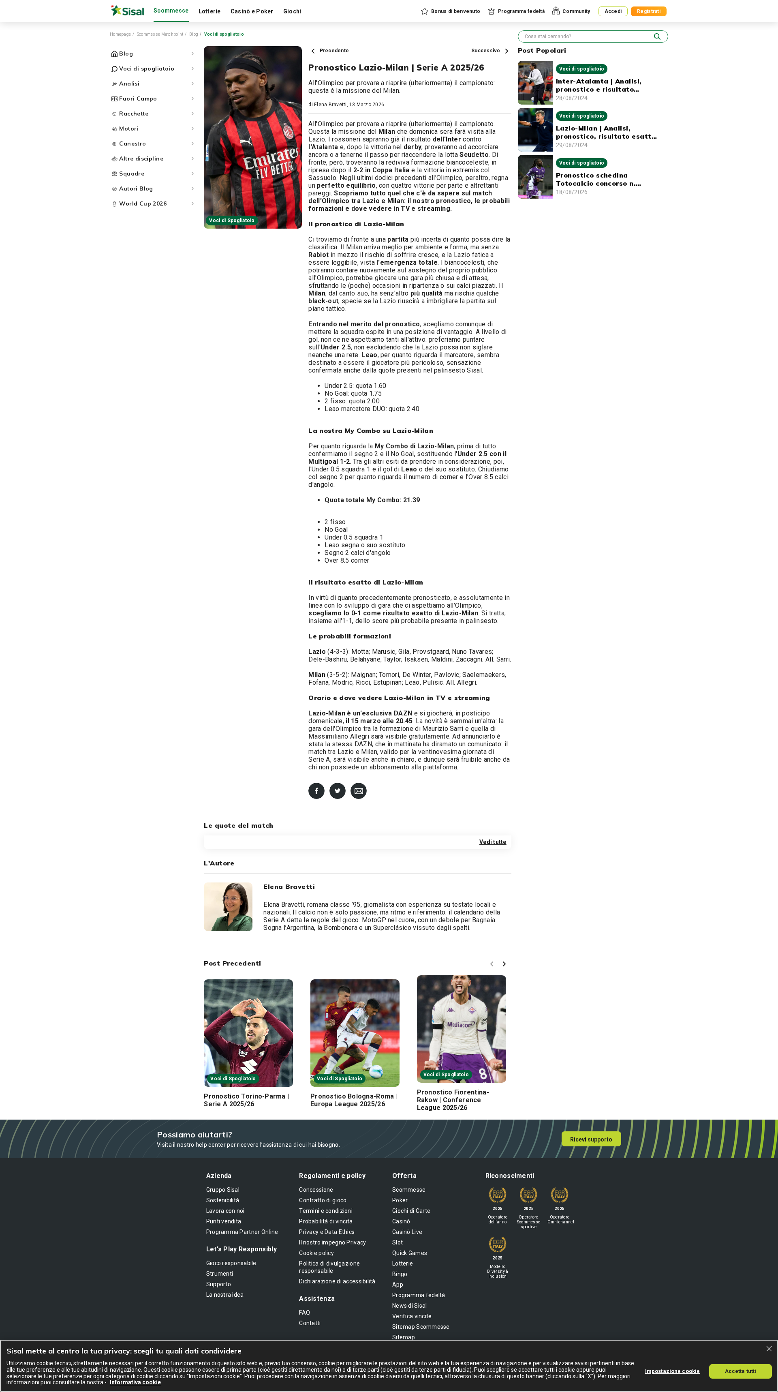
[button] (450, 11)
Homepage (120, 34)
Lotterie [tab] (210, 11)
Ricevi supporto (591, 1139)
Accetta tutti (741, 1371)
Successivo (486, 51)
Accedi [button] (613, 11)
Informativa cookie (135, 1382)
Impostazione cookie (672, 1371)
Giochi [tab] (292, 11)
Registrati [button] (648, 11)
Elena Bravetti (330, 104)
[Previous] (493, 965)
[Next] (505, 965)
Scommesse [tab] (171, 10)
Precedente (333, 51)
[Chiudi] (769, 1349)
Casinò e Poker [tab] (252, 11)
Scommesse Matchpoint (160, 34)
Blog (193, 34)
